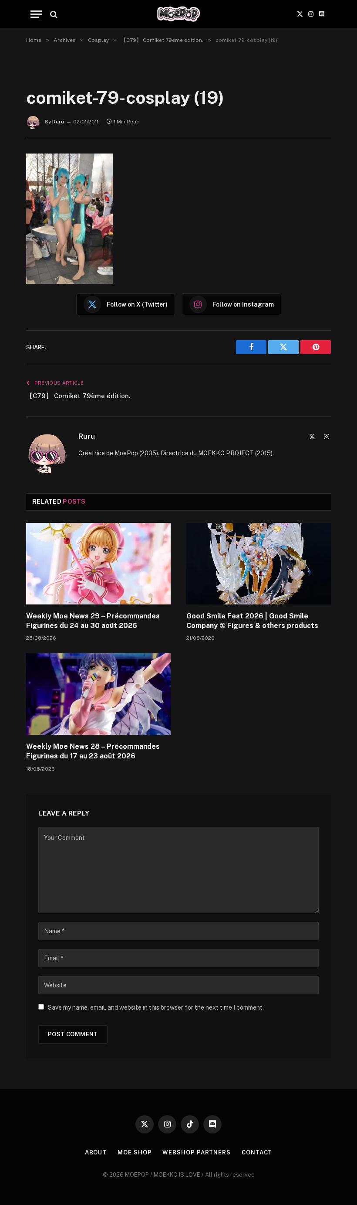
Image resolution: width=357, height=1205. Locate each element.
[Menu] (36, 14)
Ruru (58, 122)
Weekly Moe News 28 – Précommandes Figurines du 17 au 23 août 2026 (93, 751)
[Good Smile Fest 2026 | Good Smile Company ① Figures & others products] (258, 563)
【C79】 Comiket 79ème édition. (78, 395)
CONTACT (257, 1152)
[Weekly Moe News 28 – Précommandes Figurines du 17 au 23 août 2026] (98, 694)
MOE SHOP (135, 1152)
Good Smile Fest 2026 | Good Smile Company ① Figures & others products (252, 621)
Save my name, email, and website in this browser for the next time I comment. (156, 1007)
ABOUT (96, 1152)
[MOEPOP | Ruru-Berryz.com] (178, 14)
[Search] (52, 14)
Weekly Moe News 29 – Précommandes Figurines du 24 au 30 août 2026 (93, 621)
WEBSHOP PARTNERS (196, 1152)
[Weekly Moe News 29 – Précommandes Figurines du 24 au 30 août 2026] (98, 563)
